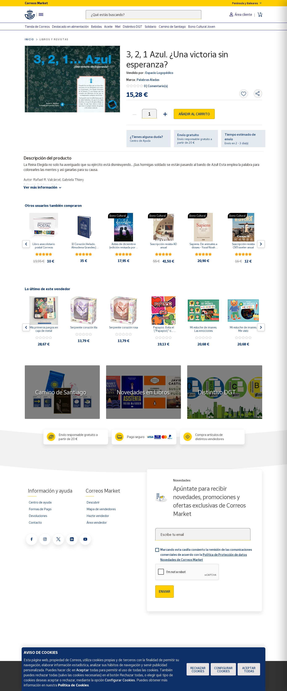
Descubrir (93, 502)
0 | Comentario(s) (156, 86)
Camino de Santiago (172, 26)
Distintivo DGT (132, 26)
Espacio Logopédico (159, 73)
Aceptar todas (248, 669)
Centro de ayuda (40, 502)
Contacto (35, 522)
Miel (117, 26)
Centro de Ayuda (140, 140)
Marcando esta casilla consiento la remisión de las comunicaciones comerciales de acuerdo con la (206, 554)
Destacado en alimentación (70, 26)
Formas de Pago (40, 509)
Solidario (150, 26)
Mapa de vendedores (101, 509)
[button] (164, 113)
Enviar (164, 591)
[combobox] (143, 14)
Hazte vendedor (98, 516)
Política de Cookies (73, 685)
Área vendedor (97, 522)
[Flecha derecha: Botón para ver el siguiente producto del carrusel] (261, 244)
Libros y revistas (53, 39)
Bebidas (96, 26)
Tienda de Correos (37, 26)
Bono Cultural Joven (201, 26)
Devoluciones (38, 516)
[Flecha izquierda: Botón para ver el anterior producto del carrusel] (26, 244)
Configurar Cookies (223, 669)
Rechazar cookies (197, 669)
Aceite (108, 26)
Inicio (29, 39)
